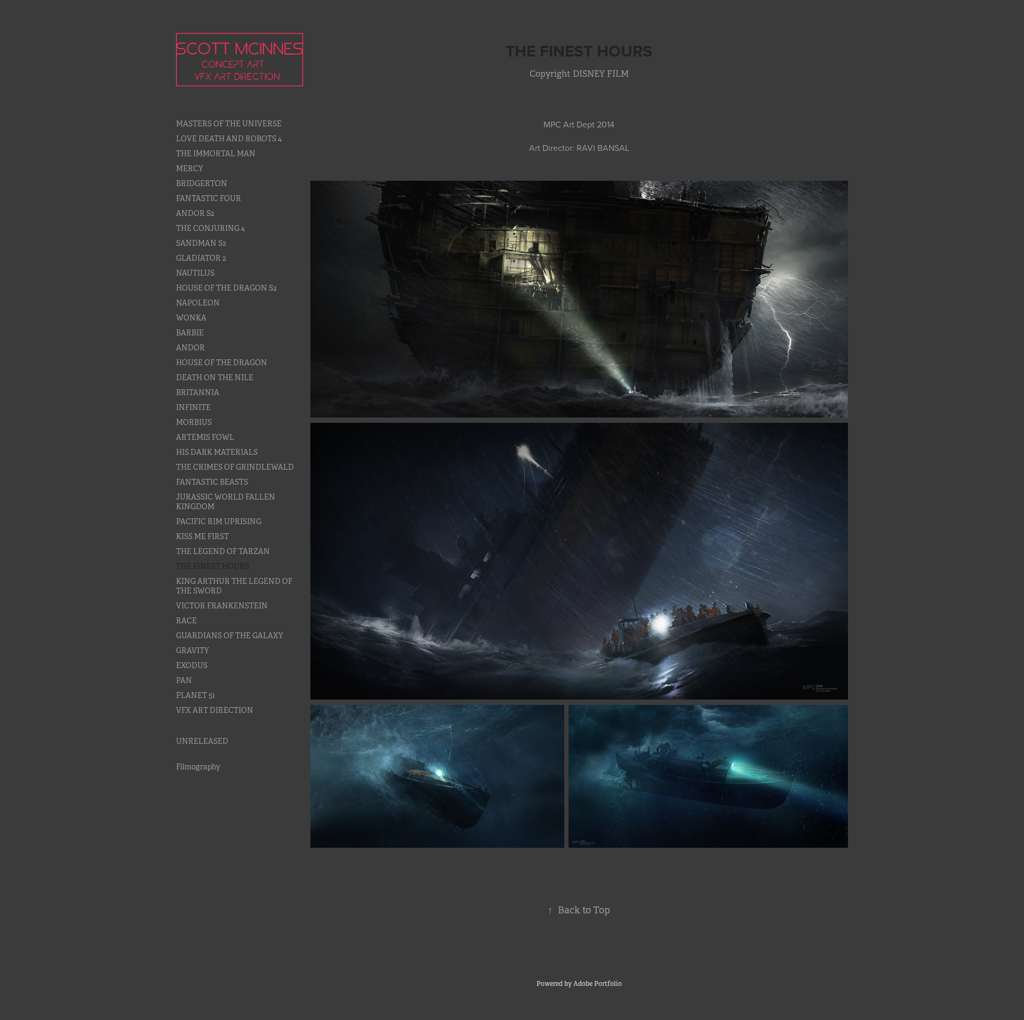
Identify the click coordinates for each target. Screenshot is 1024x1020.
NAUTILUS (195, 273)
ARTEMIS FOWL (205, 437)
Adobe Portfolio (597, 983)
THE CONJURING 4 (210, 228)
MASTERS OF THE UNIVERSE (229, 123)
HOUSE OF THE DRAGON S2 (226, 288)
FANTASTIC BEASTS (212, 482)
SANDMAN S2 (201, 243)
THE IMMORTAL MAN (215, 153)
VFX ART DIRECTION (214, 710)
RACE (186, 620)
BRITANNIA (197, 392)
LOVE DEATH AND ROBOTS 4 (229, 138)
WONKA (191, 318)
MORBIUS (194, 422)
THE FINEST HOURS (212, 566)
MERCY (189, 168)
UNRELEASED (202, 741)
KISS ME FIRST (202, 536)
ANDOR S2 (195, 213)
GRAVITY (192, 650)
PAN (184, 680)
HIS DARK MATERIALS (217, 452)
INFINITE (193, 407)
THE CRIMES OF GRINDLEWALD (235, 467)
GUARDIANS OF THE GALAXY (229, 635)
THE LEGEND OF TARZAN (223, 551)
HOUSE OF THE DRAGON (221, 362)
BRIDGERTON (201, 183)
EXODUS (191, 665)
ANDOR (190, 347)
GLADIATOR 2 (201, 258)
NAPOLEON (198, 303)
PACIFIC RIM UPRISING (218, 521)
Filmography (198, 767)
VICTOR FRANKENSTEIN (222, 606)
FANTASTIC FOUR (208, 198)
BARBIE (190, 333)
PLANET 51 (195, 695)
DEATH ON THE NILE (214, 377)
